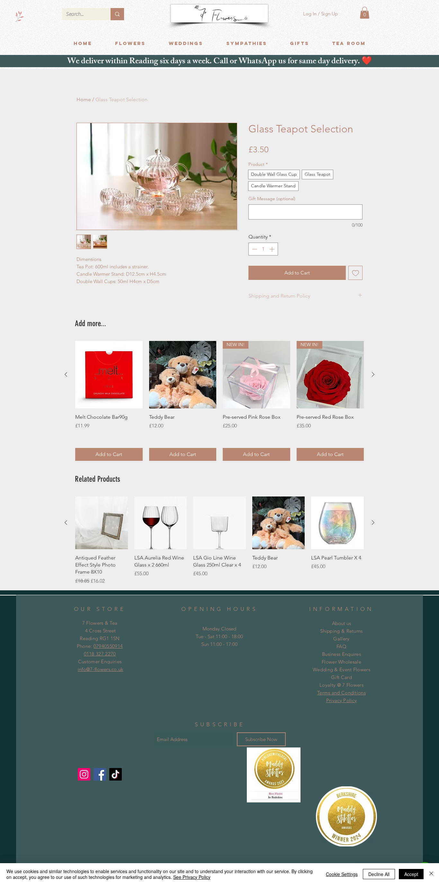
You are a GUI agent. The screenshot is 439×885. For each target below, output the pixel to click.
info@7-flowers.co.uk (100, 669)
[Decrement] (253, 249)
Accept (411, 874)
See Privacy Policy (192, 877)
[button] (365, 13)
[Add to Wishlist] (355, 273)
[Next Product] (373, 374)
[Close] (431, 874)
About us (341, 623)
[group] (219, 401)
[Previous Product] (66, 374)
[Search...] (117, 14)
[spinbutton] (263, 249)
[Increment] (272, 249)
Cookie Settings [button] (342, 874)
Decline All (379, 874)
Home (83, 99)
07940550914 (108, 646)
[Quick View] (109, 374)
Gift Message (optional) (271, 198)
